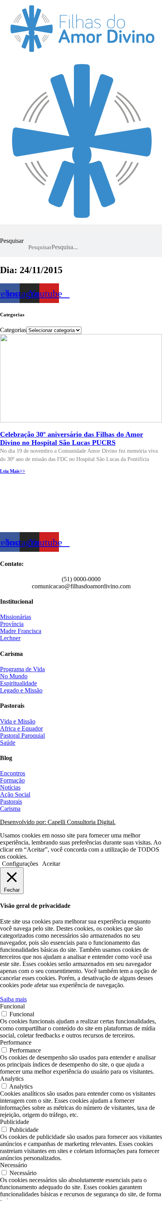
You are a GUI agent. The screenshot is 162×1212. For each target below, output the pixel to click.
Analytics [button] (12, 1078)
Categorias (13, 330)
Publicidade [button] (14, 1121)
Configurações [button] (20, 863)
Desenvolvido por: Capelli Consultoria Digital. (58, 822)
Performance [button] (15, 1042)
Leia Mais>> (12, 471)
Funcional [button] (12, 1006)
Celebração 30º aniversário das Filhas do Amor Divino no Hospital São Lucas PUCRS (71, 438)
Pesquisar (12, 240)
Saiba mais (13, 999)
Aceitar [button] (51, 863)
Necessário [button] (13, 1165)
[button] (81, 230)
